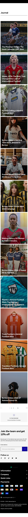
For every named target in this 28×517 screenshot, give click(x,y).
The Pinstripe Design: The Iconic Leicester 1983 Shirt (13, 48)
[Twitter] (12, 458)
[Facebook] (1, 458)
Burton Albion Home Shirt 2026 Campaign (13, 207)
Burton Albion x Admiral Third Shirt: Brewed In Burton (12, 142)
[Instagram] (5, 458)
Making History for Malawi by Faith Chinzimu (13, 239)
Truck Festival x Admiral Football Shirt (12, 335)
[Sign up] (24, 449)
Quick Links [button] (5, 478)
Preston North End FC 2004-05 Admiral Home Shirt (14, 175)
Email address (4, 444)
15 (17, 408)
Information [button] (6, 470)
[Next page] (26, 408)
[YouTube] (16, 458)
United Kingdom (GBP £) (8, 497)
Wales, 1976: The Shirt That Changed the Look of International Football (13, 78)
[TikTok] (8, 458)
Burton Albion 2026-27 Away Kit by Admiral (14, 271)
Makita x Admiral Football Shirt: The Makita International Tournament (13, 302)
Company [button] (5, 474)
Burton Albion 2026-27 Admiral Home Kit (11, 399)
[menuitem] (1, 458)
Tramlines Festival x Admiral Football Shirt (14, 367)
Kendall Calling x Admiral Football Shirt (12, 111)
